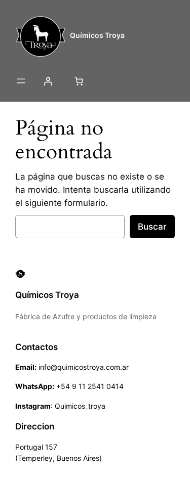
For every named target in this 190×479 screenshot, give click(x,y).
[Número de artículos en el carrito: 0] (78, 81)
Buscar (152, 227)
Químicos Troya (97, 35)
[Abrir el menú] (21, 81)
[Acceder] (47, 81)
